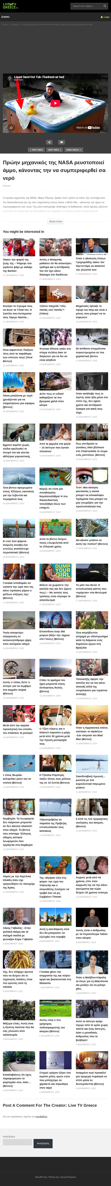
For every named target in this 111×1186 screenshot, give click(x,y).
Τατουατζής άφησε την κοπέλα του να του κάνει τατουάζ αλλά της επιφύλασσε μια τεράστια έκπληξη (91, 687)
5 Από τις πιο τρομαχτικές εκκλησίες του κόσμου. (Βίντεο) (92, 822)
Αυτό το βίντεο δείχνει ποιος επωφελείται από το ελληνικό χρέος (54, 543)
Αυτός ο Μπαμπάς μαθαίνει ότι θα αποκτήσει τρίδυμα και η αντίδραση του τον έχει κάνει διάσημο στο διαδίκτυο (55, 267)
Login (106, 17)
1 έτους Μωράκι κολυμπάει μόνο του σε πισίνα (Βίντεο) (17, 779)
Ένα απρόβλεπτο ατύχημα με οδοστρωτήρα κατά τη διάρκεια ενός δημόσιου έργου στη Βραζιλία (92, 640)
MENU (7, 17)
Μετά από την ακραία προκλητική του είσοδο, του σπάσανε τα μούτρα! (18, 729)
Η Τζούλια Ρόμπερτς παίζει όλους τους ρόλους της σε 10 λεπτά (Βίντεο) (55, 779)
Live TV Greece (82, 1105)
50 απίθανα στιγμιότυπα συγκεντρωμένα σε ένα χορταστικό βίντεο (91, 352)
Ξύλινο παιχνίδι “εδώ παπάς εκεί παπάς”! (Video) (52, 310)
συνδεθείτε (41, 1116)
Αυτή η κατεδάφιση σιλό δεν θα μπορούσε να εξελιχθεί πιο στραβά (54, 933)
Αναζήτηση (9, 1136)
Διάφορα (7, 185)
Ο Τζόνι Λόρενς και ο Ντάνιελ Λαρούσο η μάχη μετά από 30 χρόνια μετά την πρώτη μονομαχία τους (54, 736)
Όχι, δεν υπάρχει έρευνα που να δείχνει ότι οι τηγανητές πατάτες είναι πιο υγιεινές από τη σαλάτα (18, 979)
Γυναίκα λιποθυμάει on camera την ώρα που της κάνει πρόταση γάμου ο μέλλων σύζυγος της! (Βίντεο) (18, 591)
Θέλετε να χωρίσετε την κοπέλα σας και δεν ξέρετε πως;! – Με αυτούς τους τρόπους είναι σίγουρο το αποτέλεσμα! (55, 593)
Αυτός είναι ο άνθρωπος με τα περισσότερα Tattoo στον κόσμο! (92, 934)
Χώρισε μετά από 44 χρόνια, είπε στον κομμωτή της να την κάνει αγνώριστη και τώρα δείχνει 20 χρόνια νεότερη (92, 885)
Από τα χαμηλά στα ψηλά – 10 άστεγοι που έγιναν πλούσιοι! (55, 447)
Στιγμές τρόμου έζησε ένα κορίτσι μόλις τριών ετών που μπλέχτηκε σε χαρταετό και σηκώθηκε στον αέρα (55, 1080)
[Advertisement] (55, 52)
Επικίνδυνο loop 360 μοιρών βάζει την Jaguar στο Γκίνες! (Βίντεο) (54, 635)
